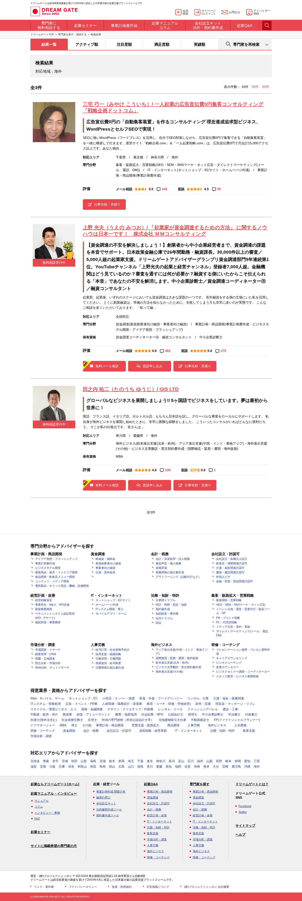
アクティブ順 (87, 44)
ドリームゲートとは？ (251, 784)
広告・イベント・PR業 (81, 704)
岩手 (55, 761)
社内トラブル (164, 618)
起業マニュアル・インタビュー (54, 793)
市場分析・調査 (41, 736)
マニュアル (41, 800)
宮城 (65, 761)
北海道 (35, 761)
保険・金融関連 (92, 709)
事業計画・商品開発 (110, 725)
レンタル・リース (170, 709)
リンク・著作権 (44, 887)
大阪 (52, 766)
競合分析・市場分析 (48, 663)
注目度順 (124, 44)
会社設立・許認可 (119, 730)
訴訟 (158, 622)
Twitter (243, 812)
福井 (200, 761)
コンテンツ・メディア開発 (52, 581)
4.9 (154, 351)
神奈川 (160, 761)
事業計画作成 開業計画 (110, 791)
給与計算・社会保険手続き (113, 649)
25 (219, 189)
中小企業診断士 (212, 714)
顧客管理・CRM (45, 654)
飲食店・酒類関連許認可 (231, 563)
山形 (84, 761)
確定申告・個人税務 (168, 563)
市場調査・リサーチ (48, 649)
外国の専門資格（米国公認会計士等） (128, 720)
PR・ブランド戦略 (228, 618)
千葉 (140, 761)
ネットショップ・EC (83, 698)
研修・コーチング (42, 730)
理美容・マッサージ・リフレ (235, 704)
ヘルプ (240, 834)
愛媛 (159, 766)
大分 (216, 766)
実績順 (199, 44)
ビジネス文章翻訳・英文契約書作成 (178, 667)
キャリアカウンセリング (231, 658)
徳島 (140, 766)
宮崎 (225, 766)
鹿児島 (236, 766)
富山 (181, 761)
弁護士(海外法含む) (43, 720)
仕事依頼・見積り (107, 204)
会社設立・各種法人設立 (231, 559)
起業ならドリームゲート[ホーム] (55, 784)
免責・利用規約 (122, 887)
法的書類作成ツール (109, 809)
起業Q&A (151, 784)
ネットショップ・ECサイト (113, 600)
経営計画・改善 (157, 815)
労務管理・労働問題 (108, 658)
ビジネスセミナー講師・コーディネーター (243, 671)
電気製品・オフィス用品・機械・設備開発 (62, 585)
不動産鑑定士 (200, 720)
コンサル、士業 (198, 698)
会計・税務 (91, 730)
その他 (86, 725)
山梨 (209, 761)
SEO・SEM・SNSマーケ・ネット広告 (240, 604)
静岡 (238, 761)
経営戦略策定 (43, 600)
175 (223, 351)
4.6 (154, 470)
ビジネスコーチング (229, 662)
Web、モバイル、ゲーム (47, 698)
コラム (38, 806)
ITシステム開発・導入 (109, 609)
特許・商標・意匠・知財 (171, 604)
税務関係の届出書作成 (170, 572)
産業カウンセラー (227, 667)
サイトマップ (245, 825)
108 (168, 470)
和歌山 (82, 766)
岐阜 (228, 761)
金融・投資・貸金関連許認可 (234, 581)
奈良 (71, 766)
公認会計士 (175, 714)
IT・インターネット (188, 730)
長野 (219, 761)
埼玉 (131, 761)
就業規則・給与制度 (108, 663)
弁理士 (92, 720)
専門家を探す (200, 784)
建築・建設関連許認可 (230, 572)
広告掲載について (158, 887)
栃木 (112, 761)
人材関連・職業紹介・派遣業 (122, 704)
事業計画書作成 (45, 563)
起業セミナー (40, 832)
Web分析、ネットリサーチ (52, 667)
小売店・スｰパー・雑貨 (118, 698)
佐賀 (188, 766)
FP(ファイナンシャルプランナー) (237, 720)
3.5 (151, 189)
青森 (46, 761)
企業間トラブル (166, 600)
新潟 (172, 761)
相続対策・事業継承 (48, 622)
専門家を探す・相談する (72, 34)
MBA (63, 725)
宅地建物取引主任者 (172, 720)
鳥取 (93, 766)
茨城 (103, 761)
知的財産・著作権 (167, 613)
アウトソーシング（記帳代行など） (178, 577)
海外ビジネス (217, 725)
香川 (150, 766)
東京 (150, 761)
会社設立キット (106, 803)
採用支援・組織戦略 (108, 654)
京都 (43, 766)
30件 (256, 87)
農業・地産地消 (126, 714)
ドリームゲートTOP (42, 34)
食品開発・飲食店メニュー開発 (55, 577)
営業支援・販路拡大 (145, 725)
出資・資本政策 (105, 572)
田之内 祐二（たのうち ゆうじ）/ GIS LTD (131, 389)
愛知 (247, 761)
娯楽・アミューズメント (93, 714)
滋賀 (33, 766)
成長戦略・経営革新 (153, 730)
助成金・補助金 (105, 559)
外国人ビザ (223, 577)
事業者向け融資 (105, 568)
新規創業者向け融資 (108, 563)
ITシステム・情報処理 (45, 704)
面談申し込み (153, 366)
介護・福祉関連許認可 (230, 568)
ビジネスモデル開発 (48, 568)
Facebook (245, 806)
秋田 (74, 761)
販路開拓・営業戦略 (229, 600)
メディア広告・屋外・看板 (233, 626)
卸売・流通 (203, 704)
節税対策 (161, 568)
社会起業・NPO (152, 714)
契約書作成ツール (107, 815)
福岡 (178, 766)
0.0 (203, 470)
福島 (93, 761)
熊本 (206, 766)
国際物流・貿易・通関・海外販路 (177, 658)
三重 (257, 761)
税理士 (192, 714)
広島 (121, 766)
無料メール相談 (107, 366)
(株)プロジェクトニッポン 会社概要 (206, 887)
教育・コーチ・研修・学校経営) (169, 704)
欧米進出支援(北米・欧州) (172, 662)
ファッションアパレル (202, 709)
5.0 (209, 351)
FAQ (37, 818)
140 (164, 189)
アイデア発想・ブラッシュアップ (56, 559)
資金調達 (69, 730)
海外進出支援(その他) (169, 671)
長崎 (197, 766)
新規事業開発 (43, 609)
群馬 (121, 761)
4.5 (206, 189)
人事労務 (194, 725)
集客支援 (249, 730)
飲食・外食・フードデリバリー (160, 698)
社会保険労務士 (72, 720)
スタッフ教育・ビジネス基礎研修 (237, 676)
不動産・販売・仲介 (44, 714)
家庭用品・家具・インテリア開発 (56, 572)
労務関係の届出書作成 (110, 667)
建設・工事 (230, 709)
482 (168, 351)
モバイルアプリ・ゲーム (111, 613)
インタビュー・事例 (47, 812)
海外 (257, 766)
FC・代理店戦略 (226, 622)
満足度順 (161, 44)
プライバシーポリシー (83, 887)
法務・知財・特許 (222, 730)
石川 (191, 761)
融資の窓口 (103, 797)
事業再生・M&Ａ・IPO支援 (52, 604)
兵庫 (62, 766)
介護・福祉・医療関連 (228, 698)
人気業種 (240, 725)
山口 (131, 766)
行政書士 (251, 714)
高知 (169, 766)
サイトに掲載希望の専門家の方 (54, 846)
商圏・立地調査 (45, 658)
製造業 (67, 714)
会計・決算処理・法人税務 (173, 559)
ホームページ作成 (107, 604)
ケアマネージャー (42, 725)
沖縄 (247, 766)
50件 (265, 87)
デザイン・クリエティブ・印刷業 (130, 709)
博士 (74, 725)
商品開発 (173, 725)
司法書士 (234, 714)
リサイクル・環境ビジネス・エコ (53, 709)
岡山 (112, 766)
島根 (103, 766)
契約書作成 (163, 609)
